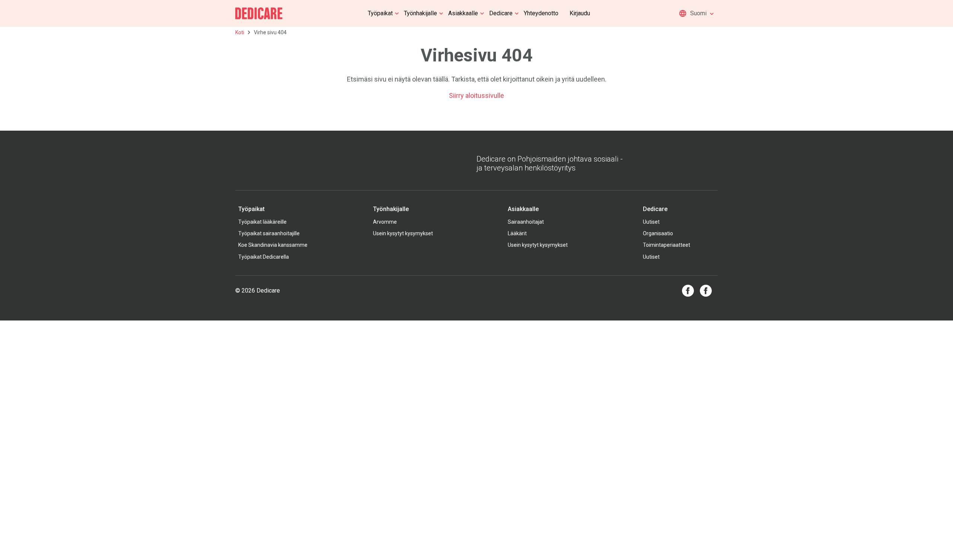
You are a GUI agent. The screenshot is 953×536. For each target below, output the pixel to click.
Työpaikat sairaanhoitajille (269, 233)
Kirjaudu (580, 13)
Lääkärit (517, 233)
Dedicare (501, 13)
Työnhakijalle (420, 13)
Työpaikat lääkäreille (262, 222)
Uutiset (651, 222)
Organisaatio (658, 233)
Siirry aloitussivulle (476, 95)
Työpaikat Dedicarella (263, 257)
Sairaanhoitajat (526, 222)
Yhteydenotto (541, 13)
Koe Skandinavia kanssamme (272, 245)
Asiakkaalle (463, 13)
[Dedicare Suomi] (259, 13)
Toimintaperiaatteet (666, 245)
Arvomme (385, 222)
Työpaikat (380, 13)
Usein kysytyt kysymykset (403, 233)
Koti (239, 32)
